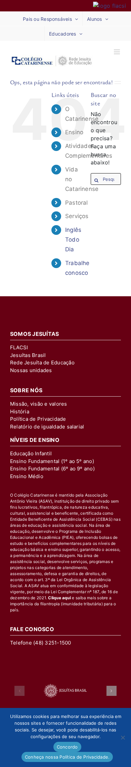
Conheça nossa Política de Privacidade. (67, 757)
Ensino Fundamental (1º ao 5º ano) (52, 461)
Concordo (67, 747)
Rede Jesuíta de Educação (42, 362)
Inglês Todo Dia (73, 239)
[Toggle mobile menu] (117, 51)
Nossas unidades (31, 370)
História (19, 411)
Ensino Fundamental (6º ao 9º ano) (52, 468)
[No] (122, 737)
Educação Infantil (31, 453)
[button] (19, 691)
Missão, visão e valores (38, 404)
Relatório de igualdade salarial (47, 426)
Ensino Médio (26, 476)
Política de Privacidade (38, 419)
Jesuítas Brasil (28, 355)
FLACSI (19, 347)
